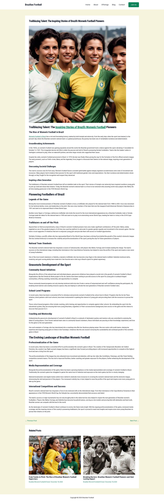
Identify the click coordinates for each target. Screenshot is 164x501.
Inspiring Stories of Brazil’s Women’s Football (80, 127)
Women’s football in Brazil (37, 136)
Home (88, 5)
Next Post (134, 420)
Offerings (105, 5)
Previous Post (31, 420)
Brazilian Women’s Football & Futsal (39, 482)
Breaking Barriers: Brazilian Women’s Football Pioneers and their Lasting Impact (108, 478)
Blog (113, 5)
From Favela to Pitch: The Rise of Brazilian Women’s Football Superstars (52, 478)
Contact (122, 5)
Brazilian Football (33, 4)
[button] (133, 4)
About (96, 5)
